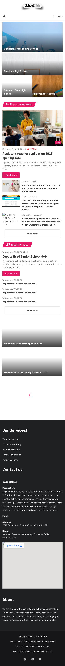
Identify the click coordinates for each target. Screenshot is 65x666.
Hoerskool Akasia (44, 93)
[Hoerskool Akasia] (47, 86)
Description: (8, 488)
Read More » (11, 175)
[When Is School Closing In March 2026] (32, 362)
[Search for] (4, 15)
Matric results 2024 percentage (28, 651)
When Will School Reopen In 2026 (23, 343)
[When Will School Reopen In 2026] (32, 333)
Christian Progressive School (21, 48)
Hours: (5, 531)
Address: (6, 522)
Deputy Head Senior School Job (24, 256)
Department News (20, 104)
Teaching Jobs (19, 244)
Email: (5, 516)
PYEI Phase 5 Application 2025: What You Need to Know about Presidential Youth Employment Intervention (41, 221)
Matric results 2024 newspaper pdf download (32, 641)
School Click (9, 481)
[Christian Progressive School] (32, 37)
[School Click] (32, 6)
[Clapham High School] (32, 64)
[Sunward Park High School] (17, 86)
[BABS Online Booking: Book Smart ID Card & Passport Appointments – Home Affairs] (11, 186)
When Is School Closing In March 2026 (25, 372)
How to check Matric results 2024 (32, 646)
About (49, 651)
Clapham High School (16, 71)
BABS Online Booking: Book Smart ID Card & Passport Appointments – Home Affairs (41, 188)
